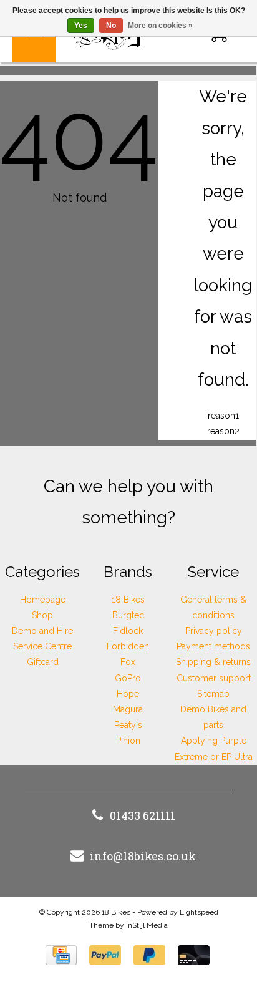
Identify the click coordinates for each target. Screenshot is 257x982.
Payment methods (213, 646)
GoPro (128, 678)
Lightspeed (199, 912)
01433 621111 (142, 815)
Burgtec (128, 615)
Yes (80, 25)
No (111, 25)
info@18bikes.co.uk (143, 855)
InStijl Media (147, 925)
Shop (42, 615)
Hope (128, 694)
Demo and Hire (42, 631)
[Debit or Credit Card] (194, 955)
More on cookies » (160, 25)
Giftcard (43, 662)
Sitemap (213, 694)
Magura (128, 709)
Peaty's (128, 725)
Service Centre (42, 646)
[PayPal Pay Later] (149, 955)
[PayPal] (105, 955)
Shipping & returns (213, 662)
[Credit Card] (61, 955)
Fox (127, 662)
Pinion (128, 741)
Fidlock (128, 631)
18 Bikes (128, 600)
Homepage (42, 600)
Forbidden (128, 646)
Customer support (214, 678)
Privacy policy (213, 631)
